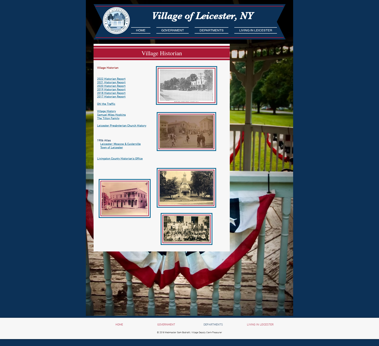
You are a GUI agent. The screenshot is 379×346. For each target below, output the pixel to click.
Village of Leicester (193, 15)
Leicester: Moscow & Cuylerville (120, 144)
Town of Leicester (111, 147)
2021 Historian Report (111, 82)
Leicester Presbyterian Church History (121, 126)
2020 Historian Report (111, 86)
